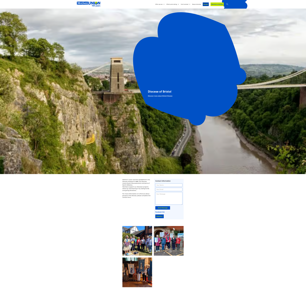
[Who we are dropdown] (164, 4)
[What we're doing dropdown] (178, 4)
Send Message (163, 208)
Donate (205, 4)
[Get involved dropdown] (189, 4)
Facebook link (160, 212)
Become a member (217, 4)
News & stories (196, 4)
